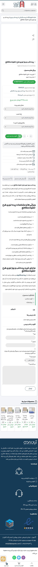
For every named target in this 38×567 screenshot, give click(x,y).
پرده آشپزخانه (23, 169)
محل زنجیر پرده (19, 105)
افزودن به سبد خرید (11, 136)
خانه (34, 17)
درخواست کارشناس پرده (28, 478)
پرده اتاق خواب (14, 169)
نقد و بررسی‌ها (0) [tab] (5, 179)
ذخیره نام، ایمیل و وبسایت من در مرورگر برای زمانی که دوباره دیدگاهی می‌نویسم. (20, 352)
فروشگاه (29, 17)
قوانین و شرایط (30, 481)
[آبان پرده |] (19, 4)
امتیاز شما (32, 357)
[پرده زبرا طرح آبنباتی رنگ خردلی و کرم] (10, 410)
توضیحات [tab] (30, 179)
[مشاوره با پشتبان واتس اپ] (3, 559)
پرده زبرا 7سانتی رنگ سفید (18, 417)
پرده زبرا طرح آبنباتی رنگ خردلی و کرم (10, 417)
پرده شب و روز (14, 17)
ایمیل (33, 342)
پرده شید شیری (32, 417)
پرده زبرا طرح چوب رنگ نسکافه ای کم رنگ (3, 417)
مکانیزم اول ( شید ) (19, 123)
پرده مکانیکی (22, 17)
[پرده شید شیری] (32, 410)
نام (34, 334)
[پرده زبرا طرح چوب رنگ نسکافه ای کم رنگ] (3, 410)
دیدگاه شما (32, 364)
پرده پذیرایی (31, 172)
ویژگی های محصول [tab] (19, 179)
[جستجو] (3, 11)
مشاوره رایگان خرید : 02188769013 (24, 82)
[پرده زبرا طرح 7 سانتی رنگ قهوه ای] (25, 410)
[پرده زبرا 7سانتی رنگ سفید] (18, 410)
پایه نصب (19, 114)
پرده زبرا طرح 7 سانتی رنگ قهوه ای (25, 417)
